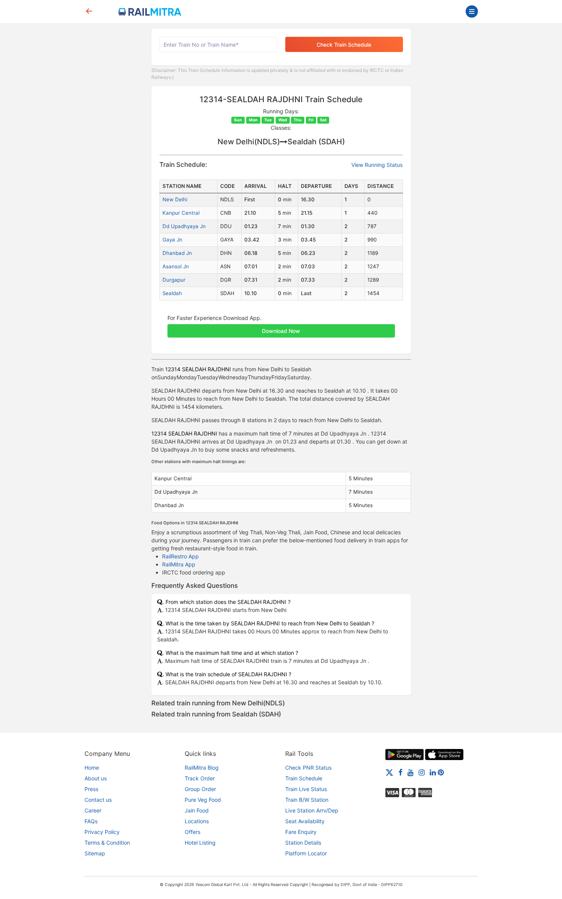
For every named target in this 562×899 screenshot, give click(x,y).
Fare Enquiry (301, 832)
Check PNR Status (308, 767)
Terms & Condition (107, 842)
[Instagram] (422, 772)
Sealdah (172, 293)
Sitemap (94, 853)
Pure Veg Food (203, 799)
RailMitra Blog (202, 767)
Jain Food (197, 810)
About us (95, 778)
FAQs (90, 821)
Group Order (200, 789)
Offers (192, 832)
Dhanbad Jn (177, 253)
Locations (197, 821)
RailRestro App (180, 556)
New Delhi (174, 199)
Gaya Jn (172, 240)
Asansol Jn (175, 266)
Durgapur (173, 280)
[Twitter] (389, 772)
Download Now (281, 331)
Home (91, 767)
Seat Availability (305, 821)
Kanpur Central (181, 213)
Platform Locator (306, 853)
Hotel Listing (200, 842)
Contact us (98, 799)
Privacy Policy (102, 832)
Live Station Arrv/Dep (311, 810)
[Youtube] (411, 772)
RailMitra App (178, 564)
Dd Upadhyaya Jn (184, 226)
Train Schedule (303, 778)
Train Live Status (306, 789)
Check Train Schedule (344, 44)
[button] (281, 327)
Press (91, 789)
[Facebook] (400, 772)
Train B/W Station (306, 799)
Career (92, 810)
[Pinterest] (441, 772)
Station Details (303, 842)
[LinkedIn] (433, 772)
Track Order (200, 778)
